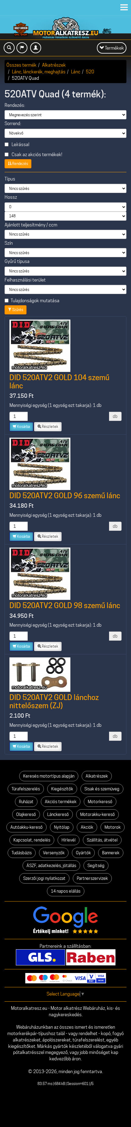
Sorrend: (13, 123)
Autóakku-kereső (26, 827)
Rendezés (20, 163)
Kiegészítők (62, 788)
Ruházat (26, 801)
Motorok (112, 827)
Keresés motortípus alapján (48, 776)
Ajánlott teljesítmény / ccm (31, 225)
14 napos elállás (65, 891)
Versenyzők (54, 852)
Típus (10, 179)
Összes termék (21, 65)
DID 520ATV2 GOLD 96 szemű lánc (64, 495)
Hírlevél (69, 840)
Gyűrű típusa (17, 261)
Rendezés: (15, 105)
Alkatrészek (54, 65)
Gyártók (83, 852)
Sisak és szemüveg (101, 788)
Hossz (11, 197)
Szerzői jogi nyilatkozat (44, 878)
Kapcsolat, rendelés (31, 840)
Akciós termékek (60, 801)
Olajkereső (26, 814)
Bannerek (110, 852)
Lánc (75, 71)
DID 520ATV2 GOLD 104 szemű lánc (59, 381)
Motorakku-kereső (97, 814)
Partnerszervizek (92, 878)
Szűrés (17, 309)
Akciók (87, 827)
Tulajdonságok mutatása (35, 300)
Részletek (49, 426)
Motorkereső (100, 801)
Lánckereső (58, 814)
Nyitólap (61, 827)
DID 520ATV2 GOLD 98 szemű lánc (64, 605)
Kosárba (23, 426)
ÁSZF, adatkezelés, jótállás (51, 865)
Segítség (95, 865)
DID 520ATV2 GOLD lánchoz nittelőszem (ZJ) (54, 701)
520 (90, 71)
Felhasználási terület (25, 280)
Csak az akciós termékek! (36, 154)
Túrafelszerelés (26, 788)
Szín (9, 243)
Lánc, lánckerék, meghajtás (39, 71)
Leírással (20, 144)
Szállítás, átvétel (102, 840)
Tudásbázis (22, 852)
